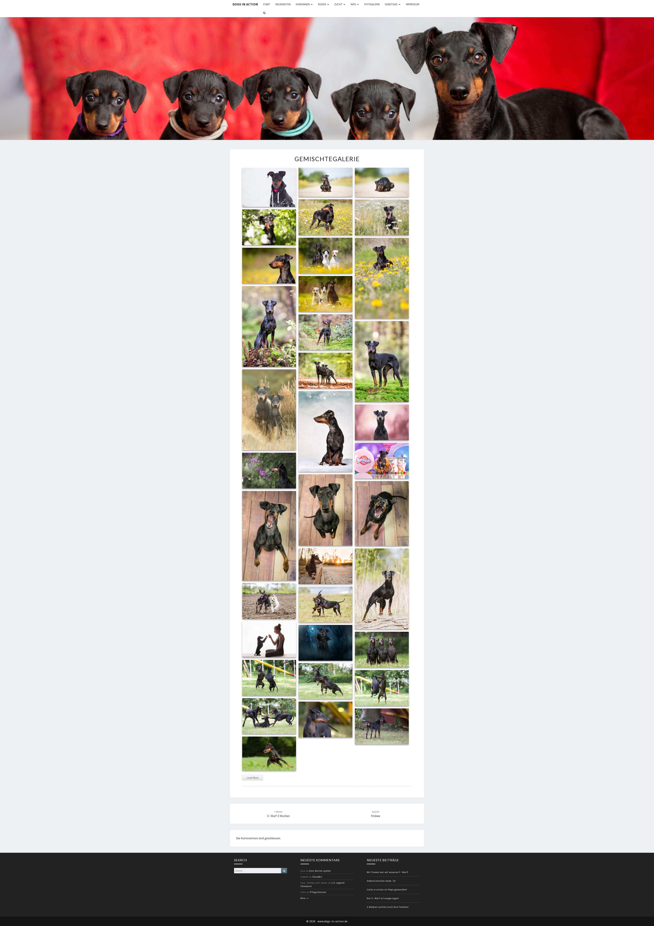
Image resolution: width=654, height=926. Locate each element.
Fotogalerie (372, 4)
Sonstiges (391, 4)
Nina (302, 898)
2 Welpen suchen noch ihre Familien (388, 906)
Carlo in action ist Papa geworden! (387, 889)
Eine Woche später (320, 870)
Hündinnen (303, 4)
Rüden (322, 4)
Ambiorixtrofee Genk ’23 (381, 880)
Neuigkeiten (283, 4)
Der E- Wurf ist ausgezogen (383, 898)
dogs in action (245, 4)
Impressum (412, 4)
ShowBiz (317, 876)
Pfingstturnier (318, 892)
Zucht (338, 4)
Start (266, 4)
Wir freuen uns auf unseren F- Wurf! (387, 872)
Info (353, 4)
